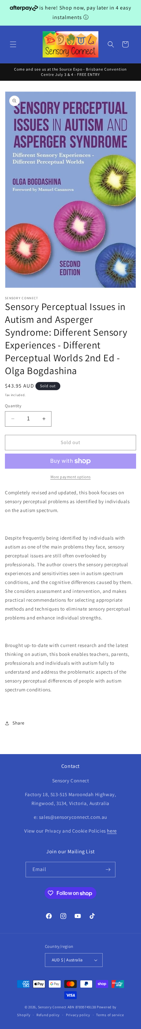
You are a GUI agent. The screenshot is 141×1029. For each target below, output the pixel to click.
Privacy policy (78, 1015)
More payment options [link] (70, 476)
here (111, 831)
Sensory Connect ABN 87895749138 (67, 1007)
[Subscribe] (108, 869)
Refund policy (48, 1015)
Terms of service (110, 1015)
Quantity (13, 406)
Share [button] (18, 723)
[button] (13, 44)
